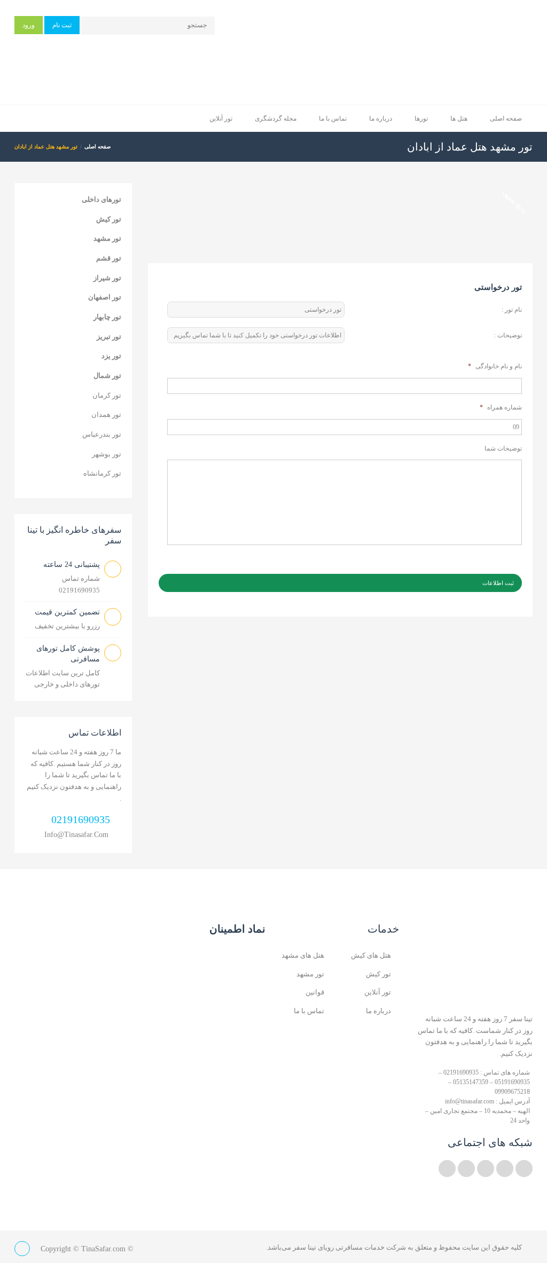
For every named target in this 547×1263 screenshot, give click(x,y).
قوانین (315, 992)
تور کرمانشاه (102, 473)
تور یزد (111, 356)
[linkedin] (504, 1168)
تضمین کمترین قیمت (67, 612)
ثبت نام (62, 25)
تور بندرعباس (101, 434)
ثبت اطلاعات (498, 583)
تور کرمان (106, 395)
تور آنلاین (220, 118)
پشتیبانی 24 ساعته (71, 565)
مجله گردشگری (275, 118)
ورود (28, 25)
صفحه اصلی (506, 118)
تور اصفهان (104, 297)
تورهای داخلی (101, 199)
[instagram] (466, 1168)
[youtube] (485, 1168)
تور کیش (108, 219)
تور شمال (107, 376)
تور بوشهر (106, 454)
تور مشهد (107, 238)
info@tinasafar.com (76, 835)
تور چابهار (107, 317)
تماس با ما (333, 118)
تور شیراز (107, 278)
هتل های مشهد (303, 955)
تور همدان (106, 415)
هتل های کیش (371, 955)
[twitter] (524, 1168)
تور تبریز (109, 337)
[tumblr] (447, 1168)
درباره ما (380, 118)
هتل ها (458, 118)
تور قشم (108, 258)
